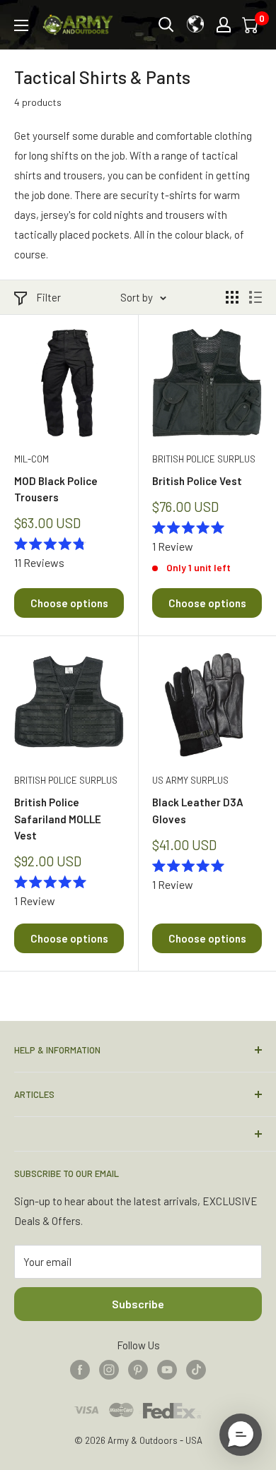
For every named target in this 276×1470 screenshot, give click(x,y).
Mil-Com (31, 459)
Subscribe (138, 1303)
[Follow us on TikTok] (196, 1368)
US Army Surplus (190, 780)
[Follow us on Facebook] (80, 1368)
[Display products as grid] (232, 297)
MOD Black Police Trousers (56, 488)
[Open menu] (21, 25)
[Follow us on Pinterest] (138, 1368)
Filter (48, 297)
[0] (251, 24)
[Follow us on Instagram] (109, 1368)
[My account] (224, 24)
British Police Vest (197, 480)
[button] (240, 1435)
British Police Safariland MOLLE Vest (57, 819)
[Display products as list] (255, 297)
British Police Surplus (203, 459)
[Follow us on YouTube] (167, 1368)
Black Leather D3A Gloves (197, 810)
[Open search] (166, 24)
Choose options (69, 603)
